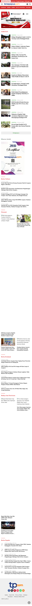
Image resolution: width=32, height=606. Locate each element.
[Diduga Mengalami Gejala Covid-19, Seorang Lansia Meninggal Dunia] (5, 37)
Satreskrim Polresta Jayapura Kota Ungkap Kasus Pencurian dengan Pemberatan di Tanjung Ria (15, 361)
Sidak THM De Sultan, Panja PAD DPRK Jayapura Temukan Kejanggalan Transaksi (16, 200)
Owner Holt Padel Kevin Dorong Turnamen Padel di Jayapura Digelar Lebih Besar (16, 183)
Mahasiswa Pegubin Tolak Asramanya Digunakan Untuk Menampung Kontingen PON (19, 116)
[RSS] (23, 590)
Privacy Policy (18, 595)
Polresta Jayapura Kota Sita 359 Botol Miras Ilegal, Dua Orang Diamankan (14, 389)
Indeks (6, 595)
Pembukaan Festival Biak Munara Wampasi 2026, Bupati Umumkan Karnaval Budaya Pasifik (7, 532)
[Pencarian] (30, 4)
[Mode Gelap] (27, 4)
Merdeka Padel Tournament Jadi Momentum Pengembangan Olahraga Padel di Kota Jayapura (15, 189)
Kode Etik (11, 595)
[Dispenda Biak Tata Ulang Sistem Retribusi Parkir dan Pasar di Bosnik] (24, 218)
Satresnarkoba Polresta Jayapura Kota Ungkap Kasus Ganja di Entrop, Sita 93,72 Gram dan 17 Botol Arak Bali (15, 378)
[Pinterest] (15, 590)
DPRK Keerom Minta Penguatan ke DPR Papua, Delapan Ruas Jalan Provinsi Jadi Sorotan (16, 550)
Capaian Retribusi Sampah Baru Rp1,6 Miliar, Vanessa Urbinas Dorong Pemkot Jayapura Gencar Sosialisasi (18, 561)
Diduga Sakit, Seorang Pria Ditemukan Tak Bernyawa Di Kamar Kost (19, 56)
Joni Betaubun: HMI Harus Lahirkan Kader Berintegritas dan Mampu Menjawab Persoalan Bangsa (18, 573)
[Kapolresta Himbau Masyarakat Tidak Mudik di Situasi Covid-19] (5, 75)
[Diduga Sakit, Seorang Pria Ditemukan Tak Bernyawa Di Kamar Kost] (5, 56)
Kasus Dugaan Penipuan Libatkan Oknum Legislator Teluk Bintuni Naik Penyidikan (15, 372)
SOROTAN (13, 35)
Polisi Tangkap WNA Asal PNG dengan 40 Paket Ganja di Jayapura (15, 367)
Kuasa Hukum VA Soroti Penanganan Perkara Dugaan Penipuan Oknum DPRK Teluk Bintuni (14, 384)
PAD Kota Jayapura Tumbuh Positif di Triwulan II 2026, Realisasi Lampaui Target (8, 334)
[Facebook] (9, 590)
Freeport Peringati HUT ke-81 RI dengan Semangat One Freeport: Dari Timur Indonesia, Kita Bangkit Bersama (14, 195)
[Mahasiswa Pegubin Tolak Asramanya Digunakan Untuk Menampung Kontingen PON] (5, 115)
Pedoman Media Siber (19, 596)
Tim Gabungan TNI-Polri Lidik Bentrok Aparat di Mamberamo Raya (19, 66)
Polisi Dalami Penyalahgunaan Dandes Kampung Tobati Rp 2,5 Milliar (20, 93)
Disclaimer (10, 596)
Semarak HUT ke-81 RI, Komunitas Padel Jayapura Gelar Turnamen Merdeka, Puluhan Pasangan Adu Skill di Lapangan (15, 206)
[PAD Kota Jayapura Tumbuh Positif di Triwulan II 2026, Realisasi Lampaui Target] (8, 273)
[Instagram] (17, 590)
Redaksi (25, 595)
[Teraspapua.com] (12, 4)
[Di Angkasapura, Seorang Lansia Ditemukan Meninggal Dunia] (5, 84)
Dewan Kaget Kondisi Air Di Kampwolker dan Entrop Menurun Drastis (20, 126)
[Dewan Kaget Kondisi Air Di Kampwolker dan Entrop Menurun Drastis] (5, 125)
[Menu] (2, 4)
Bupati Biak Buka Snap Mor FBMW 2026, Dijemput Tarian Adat (8, 518)
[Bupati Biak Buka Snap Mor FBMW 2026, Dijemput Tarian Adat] (8, 456)
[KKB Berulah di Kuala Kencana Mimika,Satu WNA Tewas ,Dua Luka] (5, 104)
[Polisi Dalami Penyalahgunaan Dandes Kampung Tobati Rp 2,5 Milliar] (5, 93)
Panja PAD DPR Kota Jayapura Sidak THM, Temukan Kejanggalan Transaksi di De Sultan (18, 545)
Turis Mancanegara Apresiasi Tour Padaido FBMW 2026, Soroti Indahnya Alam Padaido (24, 409)
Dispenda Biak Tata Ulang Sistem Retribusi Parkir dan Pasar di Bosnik (23, 225)
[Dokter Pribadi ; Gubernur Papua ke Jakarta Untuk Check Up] (5, 46)
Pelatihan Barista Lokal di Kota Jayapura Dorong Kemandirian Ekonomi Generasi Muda (23, 349)
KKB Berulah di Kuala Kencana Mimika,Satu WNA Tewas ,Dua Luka (20, 103)
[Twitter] (12, 590)
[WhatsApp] (20, 590)
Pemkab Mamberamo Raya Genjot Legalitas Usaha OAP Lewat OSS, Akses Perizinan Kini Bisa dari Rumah (8, 349)
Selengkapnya (16, 133)
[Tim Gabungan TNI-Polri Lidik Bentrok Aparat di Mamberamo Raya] (5, 66)
